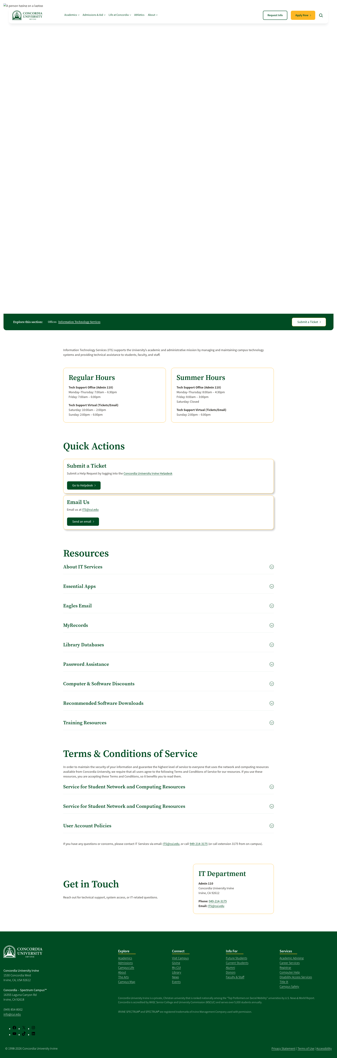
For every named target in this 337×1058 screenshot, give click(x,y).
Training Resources (84, 722)
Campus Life (126, 968)
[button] (321, 15)
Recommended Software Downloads (103, 703)
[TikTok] (24, 1033)
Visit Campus (180, 958)
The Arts (123, 977)
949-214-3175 (199, 844)
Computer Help (290, 972)
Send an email (81, 521)
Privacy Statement (283, 1048)
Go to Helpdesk (82, 485)
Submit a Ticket (307, 322)
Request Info (275, 15)
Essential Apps (79, 586)
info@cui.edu (12, 1014)
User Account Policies (87, 825)
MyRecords (75, 625)
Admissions (125, 963)
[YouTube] (14, 1033)
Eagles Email (77, 605)
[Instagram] (33, 1028)
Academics (125, 958)
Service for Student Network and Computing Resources (124, 786)
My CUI (176, 968)
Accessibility (324, 1048)
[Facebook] (14, 1028)
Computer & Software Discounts (98, 683)
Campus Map (126, 982)
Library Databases (83, 644)
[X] (24, 1028)
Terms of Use (306, 1048)
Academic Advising (292, 958)
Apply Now (301, 15)
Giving (176, 963)
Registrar (285, 968)
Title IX (284, 982)
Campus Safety (289, 986)
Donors (230, 972)
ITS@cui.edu (90, 510)
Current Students (237, 963)
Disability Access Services (296, 977)
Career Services (290, 963)
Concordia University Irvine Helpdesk (148, 473)
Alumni (230, 968)
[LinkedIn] (33, 1033)
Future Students (236, 958)
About (122, 972)
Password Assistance (86, 664)
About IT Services (82, 566)
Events (176, 982)
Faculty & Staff (235, 977)
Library (176, 972)
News (175, 977)
